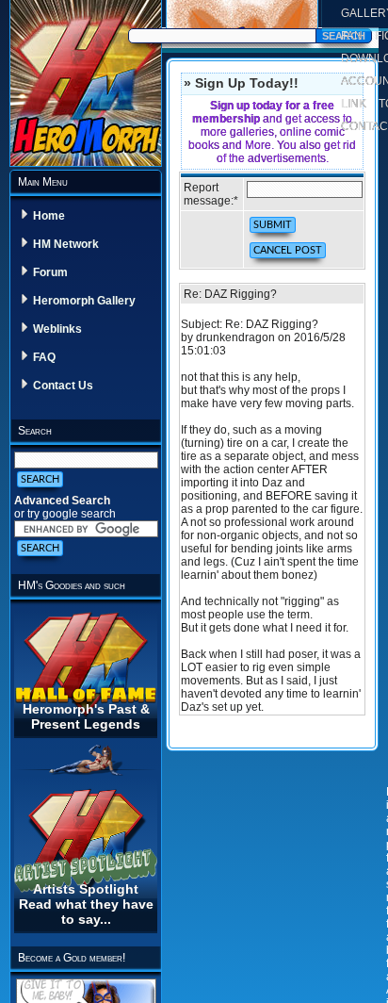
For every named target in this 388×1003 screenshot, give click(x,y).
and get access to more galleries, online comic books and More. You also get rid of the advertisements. (272, 132)
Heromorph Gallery (84, 300)
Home (49, 215)
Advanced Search (62, 500)
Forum (50, 272)
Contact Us (63, 385)
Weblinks (57, 329)
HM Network (66, 244)
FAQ (44, 357)
